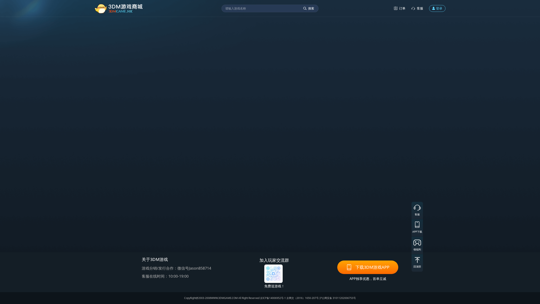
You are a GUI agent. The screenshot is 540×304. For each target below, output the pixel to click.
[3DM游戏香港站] (119, 8)
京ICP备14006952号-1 (273, 298)
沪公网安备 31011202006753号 (337, 298)
